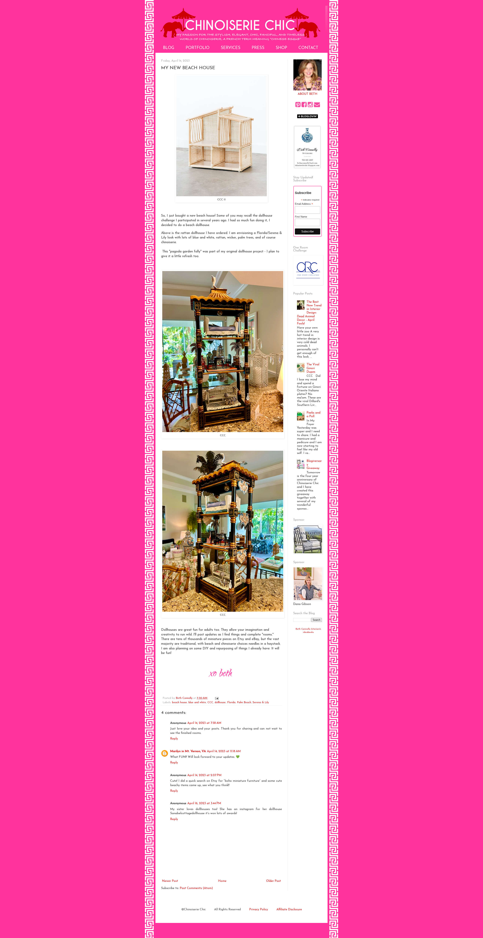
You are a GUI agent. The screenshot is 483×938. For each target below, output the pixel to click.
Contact (308, 48)
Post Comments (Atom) (196, 888)
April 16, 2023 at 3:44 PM (204, 803)
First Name (301, 216)
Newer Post (170, 881)
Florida (231, 702)
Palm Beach (244, 702)
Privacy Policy (258, 909)
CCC (210, 702)
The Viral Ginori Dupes (313, 368)
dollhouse (220, 702)
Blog (168, 48)
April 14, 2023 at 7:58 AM (204, 723)
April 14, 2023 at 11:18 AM (224, 751)
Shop (281, 48)
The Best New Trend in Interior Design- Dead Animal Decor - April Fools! (309, 312)
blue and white (197, 702)
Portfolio (197, 48)
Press (258, 48)
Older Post (273, 881)
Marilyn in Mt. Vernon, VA (188, 751)
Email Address (304, 204)
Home (222, 881)
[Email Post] (216, 698)
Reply (174, 738)
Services (230, 48)
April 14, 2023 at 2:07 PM (204, 775)
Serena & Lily (261, 702)
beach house (179, 702)
